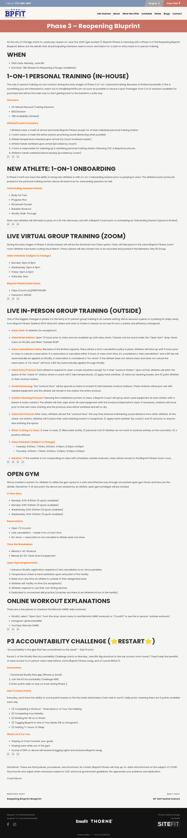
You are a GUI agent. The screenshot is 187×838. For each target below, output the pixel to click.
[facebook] (8, 824)
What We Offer (131, 13)
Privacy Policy (83, 834)
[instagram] (14, 824)
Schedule (147, 13)
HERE (56, 679)
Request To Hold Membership (21, 814)
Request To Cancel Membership (22, 818)
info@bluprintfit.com (70, 88)
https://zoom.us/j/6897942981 (28, 290)
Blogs (167, 13)
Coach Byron (14, 778)
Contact (177, 13)
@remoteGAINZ (33, 620)
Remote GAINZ (31, 625)
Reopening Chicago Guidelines (57, 67)
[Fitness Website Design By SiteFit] (168, 824)
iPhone (47, 674)
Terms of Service (102, 834)
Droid (58, 674)
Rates (158, 13)
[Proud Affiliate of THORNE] (102, 821)
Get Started (104, 13)
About (116, 13)
